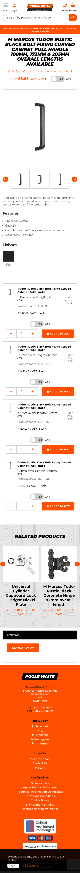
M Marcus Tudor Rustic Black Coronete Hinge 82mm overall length (59, 595)
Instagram (42, 739)
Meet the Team (40, 759)
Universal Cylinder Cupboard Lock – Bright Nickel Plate (21, 595)
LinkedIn (42, 735)
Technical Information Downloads (40, 791)
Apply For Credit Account (40, 787)
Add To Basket (59, 333)
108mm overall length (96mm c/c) (36, 298)
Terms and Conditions (40, 796)
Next (74, 179)
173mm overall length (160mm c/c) (37, 356)
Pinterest (42, 743)
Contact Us (40, 763)
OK (13, 865)
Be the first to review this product (50, 71)
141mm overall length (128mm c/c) (37, 472)
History (40, 767)
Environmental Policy (40, 804)
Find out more (29, 865)
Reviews (13, 635)
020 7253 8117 (42, 707)
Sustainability (40, 783)
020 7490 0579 (43, 711)
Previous (5, 179)
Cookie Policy (40, 800)
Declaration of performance (40, 809)
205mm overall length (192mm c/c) (37, 414)
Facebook (42, 726)
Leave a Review (23, 647)
